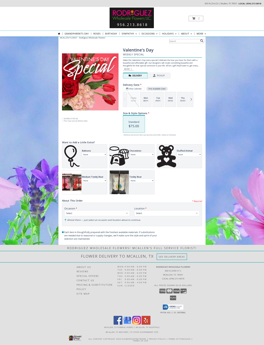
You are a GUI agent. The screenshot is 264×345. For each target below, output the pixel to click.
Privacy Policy (157, 339)
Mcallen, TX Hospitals (148, 327)
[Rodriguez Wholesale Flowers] (132, 17)
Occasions (148, 33)
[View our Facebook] (118, 324)
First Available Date (157, 88)
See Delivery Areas (172, 256)
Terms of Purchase (179, 339)
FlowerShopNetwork (134, 339)
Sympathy (128, 33)
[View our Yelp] (146, 324)
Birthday (111, 33)
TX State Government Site (144, 332)
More (200, 33)
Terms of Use (140, 341)
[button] (196, 18)
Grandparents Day (77, 33)
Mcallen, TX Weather (117, 332)
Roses (97, 33)
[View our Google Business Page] (127, 324)
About (185, 33)
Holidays (168, 33)
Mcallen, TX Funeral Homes (119, 327)
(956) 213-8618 (253, 3)
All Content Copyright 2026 (105, 339)
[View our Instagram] (136, 324)
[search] (201, 40)
